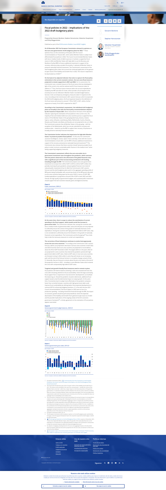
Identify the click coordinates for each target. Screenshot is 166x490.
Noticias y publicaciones (100, 9)
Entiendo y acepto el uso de (62, 486)
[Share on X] (106, 21)
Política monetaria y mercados (49, 9)
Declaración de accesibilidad (101, 450)
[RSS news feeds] (123, 462)
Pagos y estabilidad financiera (65, 9)
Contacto (58, 451)
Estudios (90, 9)
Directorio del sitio (46, 457)
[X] (104, 462)
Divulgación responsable (81, 450)
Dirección (58, 454)
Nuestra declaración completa (72, 482)
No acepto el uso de (104, 486)
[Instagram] (112, 462)
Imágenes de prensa (61, 449)
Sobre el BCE (107, 6)
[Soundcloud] (119, 462)
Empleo (121, 6)
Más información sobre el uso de (93, 482)
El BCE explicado (60, 447)
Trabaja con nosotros (61, 445)
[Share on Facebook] (110, 21)
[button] (120, 3)
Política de (98, 448)
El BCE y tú (115, 6)
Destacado (71, 12)
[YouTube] (115, 462)
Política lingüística (98, 453)
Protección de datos (98, 442)
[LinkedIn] (108, 462)
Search (118, 3)
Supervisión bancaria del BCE (114, 9)
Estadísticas (77, 9)
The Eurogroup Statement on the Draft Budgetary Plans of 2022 (64, 419)
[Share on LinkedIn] (115, 21)
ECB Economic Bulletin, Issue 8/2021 (70, 44)
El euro (84, 9)
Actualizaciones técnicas (81, 448)
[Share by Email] (119, 21)
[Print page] (99, 21)
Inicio (43, 12)
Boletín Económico (63, 12)
